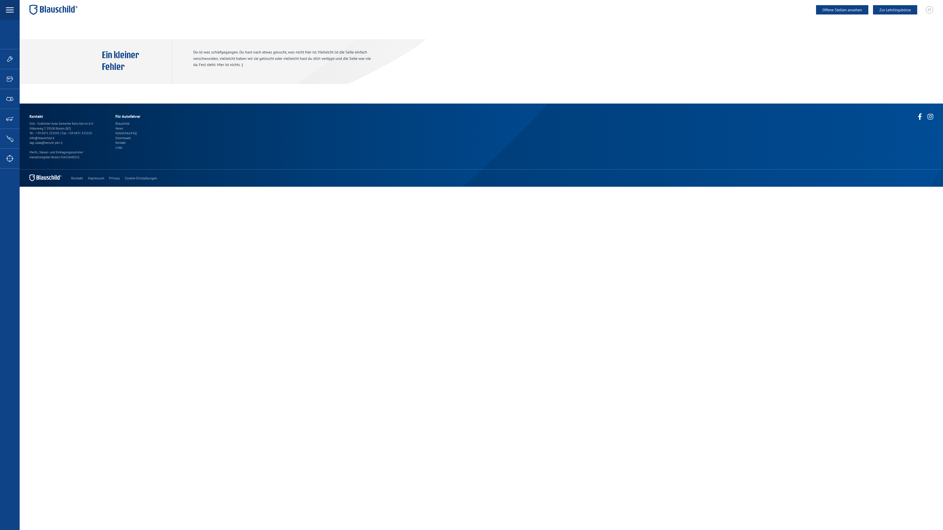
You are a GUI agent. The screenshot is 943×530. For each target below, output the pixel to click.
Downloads (123, 138)
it (929, 9)
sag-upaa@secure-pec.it (45, 143)
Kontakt (120, 143)
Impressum (96, 178)
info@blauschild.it (41, 138)
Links (118, 148)
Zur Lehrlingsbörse (895, 9)
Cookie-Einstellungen (141, 178)
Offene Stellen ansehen (842, 9)
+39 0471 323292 (48, 133)
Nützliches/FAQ (126, 133)
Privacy (114, 178)
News (119, 128)
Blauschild (122, 123)
